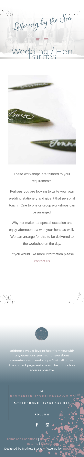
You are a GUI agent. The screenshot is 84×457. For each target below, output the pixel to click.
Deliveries (68, 439)
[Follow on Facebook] (36, 424)
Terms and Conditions (22, 439)
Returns (32, 444)
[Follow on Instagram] (47, 424)
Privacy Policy (49, 439)
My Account (49, 444)
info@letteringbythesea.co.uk (42, 395)
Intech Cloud (71, 448)
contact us (42, 261)
